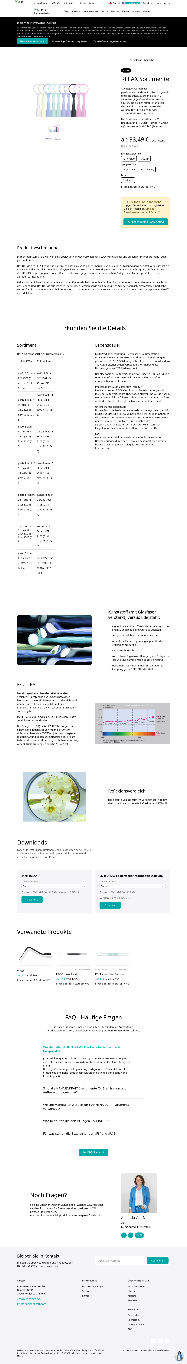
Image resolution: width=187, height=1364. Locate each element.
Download (32, 899)
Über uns (132, 1291)
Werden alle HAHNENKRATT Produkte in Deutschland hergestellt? (81, 1049)
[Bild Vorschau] (53, 125)
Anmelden (147, 3)
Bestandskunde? (131, 3)
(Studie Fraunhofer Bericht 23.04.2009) (46, 744)
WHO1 (21, 970)
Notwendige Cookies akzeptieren (69, 41)
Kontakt (92, 3)
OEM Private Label (90, 11)
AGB (130, 1329)
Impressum (134, 1319)
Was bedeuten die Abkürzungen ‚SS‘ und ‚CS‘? (76, 1121)
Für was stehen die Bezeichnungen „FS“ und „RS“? (79, 1133)
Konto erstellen (163, 3)
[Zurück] (98, 125)
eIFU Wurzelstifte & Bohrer (64, 3)
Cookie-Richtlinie (136, 1324)
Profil (139, 1235)
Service (83, 3)
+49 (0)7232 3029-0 (29, 1299)
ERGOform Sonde (67, 974)
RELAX (126, 70)
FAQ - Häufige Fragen (93, 1286)
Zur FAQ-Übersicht (93, 1152)
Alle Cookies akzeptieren (33, 41)
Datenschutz (134, 1315)
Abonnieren (157, 1260)
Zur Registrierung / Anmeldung (146, 221)
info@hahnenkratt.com (31, 1304)
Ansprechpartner (41, 3)
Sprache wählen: (29, 881)
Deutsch (116, 3)
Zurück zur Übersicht (142, 60)
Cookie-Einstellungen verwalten (110, 41)
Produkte (75, 11)
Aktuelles (136, 11)
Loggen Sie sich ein (134, 205)
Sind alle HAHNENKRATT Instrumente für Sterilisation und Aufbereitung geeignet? (85, 1090)
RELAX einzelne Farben (109, 974)
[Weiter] (98, 138)
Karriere (132, 1295)
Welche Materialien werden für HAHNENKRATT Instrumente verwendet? (86, 1107)
